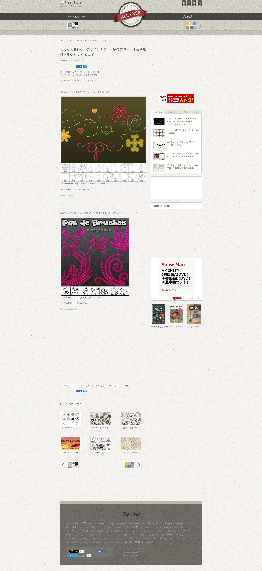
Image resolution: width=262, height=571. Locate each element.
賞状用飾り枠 (108, 542)
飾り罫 (139, 542)
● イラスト (87, 386)
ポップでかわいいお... (70, 428)
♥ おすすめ (158, 112)
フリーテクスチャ (139, 535)
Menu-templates (121, 524)
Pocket (83, 556)
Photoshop (185, 326)
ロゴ (111, 539)
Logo (111, 524)
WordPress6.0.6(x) (134, 555)
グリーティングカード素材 (77, 531)
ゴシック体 (125, 531)
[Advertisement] (99, 348)
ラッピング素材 (71, 539)
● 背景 (126, 386)
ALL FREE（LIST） (68, 41)
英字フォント (84, 542)
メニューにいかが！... (101, 453)
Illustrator (173, 326)
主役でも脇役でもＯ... (101, 428)
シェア (79, 66)
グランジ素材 (178, 527)
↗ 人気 (184, 112)
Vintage (168, 523)
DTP (83, 523)
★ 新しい (171, 112)
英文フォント (96, 542)
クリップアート (134, 527)
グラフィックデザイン (162, 527)
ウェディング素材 (88, 527)
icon (90, 524)
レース (105, 539)
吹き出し (147, 539)
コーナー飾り (112, 531)
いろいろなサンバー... (70, 453)
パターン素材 (123, 535)
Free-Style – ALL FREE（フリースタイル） (131, 548)
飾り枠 (128, 542)
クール (147, 527)
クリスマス (119, 527)
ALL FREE (85, 41)
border (75, 523)
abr (75, 190)
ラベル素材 (84, 538)
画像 (67, 542)
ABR (67, 524)
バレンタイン (110, 535)
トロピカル (81, 535)
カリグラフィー (105, 527)
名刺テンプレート (135, 539)
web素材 (178, 524)
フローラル (168, 534)
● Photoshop (75, 386)
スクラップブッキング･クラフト (177, 531)
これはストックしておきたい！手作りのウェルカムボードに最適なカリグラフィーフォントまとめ (182, 121)
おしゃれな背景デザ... (131, 453)
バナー (100, 535)
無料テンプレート (188, 539)
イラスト (86, 72)
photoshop (81, 184)
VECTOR (154, 523)
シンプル (157, 531)
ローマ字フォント (121, 539)
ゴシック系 (135, 531)
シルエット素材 (145, 531)
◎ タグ (196, 112)
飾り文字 (119, 542)
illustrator (101, 523)
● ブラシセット (114, 386)
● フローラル (100, 386)
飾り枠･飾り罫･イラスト (102, 41)
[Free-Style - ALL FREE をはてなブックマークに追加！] (71, 555)
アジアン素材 (189, 524)
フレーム (154, 534)
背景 (76, 75)
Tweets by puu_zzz (161, 206)
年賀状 (155, 539)
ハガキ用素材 (91, 535)
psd (144, 524)
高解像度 (149, 542)
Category (79, 17)
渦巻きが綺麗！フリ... (131, 428)
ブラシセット (74, 213)
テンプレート (70, 535)
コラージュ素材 (97, 531)
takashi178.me (66, 195)
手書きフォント (174, 539)
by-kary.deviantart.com (70, 309)
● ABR (64, 386)
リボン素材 (96, 539)
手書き (163, 538)
